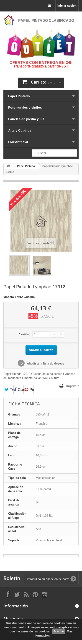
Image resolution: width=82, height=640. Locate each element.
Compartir (20, 389)
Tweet (11, 389)
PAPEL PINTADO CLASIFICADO (46, 20)
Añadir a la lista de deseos (45, 363)
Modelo (8, 297)
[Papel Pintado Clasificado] (9, 20)
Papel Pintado (19, 96)
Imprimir (72, 386)
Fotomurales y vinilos (25, 107)
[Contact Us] (49, 5)
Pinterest (31, 389)
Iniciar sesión (67, 5)
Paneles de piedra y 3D (26, 119)
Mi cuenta (13, 618)
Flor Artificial (18, 142)
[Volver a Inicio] (8, 166)
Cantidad (24, 334)
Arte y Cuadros (19, 130)
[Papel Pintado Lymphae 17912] (19, 265)
